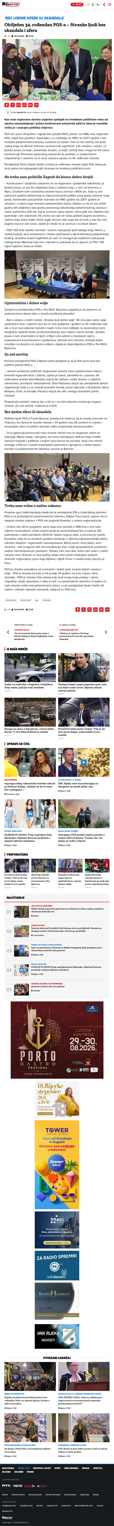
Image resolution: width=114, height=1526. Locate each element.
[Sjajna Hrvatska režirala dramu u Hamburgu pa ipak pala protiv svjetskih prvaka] (97, 866)
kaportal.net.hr (52, 1505)
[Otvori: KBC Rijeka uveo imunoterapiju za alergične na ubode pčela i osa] (84, 762)
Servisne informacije (53, 1494)
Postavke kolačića (18, 1494)
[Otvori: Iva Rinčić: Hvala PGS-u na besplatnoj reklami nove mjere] (30, 1427)
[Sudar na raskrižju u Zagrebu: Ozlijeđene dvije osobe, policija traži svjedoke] (30, 667)
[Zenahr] (29, 1486)
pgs (36, 600)
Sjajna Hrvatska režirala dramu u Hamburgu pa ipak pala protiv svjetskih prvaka (97, 879)
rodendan (46, 600)
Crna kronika (38, 935)
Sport (57, 1468)
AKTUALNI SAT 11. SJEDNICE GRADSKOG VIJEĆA (80, 1393)
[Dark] (98, 4)
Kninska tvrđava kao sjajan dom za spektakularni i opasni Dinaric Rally (69, 879)
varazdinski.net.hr (26, 1505)
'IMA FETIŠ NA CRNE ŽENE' (41, 906)
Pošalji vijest (84, 1494)
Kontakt (96, 1494)
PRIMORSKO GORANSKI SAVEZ (72, 1445)
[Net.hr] (6, 1486)
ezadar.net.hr (66, 1505)
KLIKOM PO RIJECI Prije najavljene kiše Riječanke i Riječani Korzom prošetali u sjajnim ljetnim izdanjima (28, 838)
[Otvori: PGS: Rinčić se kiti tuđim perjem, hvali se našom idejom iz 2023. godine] (84, 1427)
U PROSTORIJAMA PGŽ (68, 630)
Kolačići (5, 1494)
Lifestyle (36, 990)
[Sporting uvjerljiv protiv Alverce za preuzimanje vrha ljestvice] (43, 866)
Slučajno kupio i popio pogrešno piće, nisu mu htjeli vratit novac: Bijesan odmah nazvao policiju (82, 687)
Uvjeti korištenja (70, 1494)
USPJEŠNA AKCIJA (21, 630)
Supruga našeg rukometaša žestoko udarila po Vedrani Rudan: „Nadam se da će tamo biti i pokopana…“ (29, 786)
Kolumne (18, 1471)
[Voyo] (17, 1486)
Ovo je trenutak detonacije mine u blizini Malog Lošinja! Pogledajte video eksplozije (34, 636)
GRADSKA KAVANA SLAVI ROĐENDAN (46, 983)
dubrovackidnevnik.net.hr (84, 1505)
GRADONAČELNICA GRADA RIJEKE (20, 1445)
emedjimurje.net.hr (9, 1505)
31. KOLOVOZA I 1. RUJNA (69, 779)
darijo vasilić (11, 600)
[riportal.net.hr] (7, 1518)
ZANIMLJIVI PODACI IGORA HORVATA (46, 944)
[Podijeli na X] (12, 105)
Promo (30, 1471)
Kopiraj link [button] (36, 105)
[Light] (88, 4)
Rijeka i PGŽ (65, 791)
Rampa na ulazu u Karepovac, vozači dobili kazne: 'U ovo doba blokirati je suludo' (29, 730)
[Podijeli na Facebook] (6, 105)
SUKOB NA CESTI (38, 925)
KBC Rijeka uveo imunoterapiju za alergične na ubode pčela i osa (78, 785)
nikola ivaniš (25, 600)
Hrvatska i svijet (12, 794)
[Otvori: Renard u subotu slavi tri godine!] (21, 989)
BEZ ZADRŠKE (10, 779)
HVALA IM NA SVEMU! (68, 831)
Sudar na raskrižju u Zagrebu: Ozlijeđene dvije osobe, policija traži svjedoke (28, 686)
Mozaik (85, 1468)
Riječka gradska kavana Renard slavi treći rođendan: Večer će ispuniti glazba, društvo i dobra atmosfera (27, 1400)
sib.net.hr (39, 1505)
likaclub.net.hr (7, 1511)
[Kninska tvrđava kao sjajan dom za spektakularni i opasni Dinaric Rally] (70, 866)
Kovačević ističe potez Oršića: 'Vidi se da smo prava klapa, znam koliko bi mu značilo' (81, 732)
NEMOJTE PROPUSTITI (14, 1393)
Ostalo (36, 916)
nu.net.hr (100, 1505)
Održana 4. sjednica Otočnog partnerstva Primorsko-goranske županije (76, 636)
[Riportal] (11, 4)
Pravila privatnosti (35, 1494)
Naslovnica (8, 1468)
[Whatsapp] (24, 105)
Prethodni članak (8, 632)
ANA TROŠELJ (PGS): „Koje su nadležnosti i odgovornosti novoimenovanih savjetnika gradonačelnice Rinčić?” (80, 1400)
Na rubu (6, 1471)
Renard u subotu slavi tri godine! (48, 986)
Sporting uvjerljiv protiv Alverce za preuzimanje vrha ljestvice (40, 879)
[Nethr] (43, 1486)
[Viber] (18, 105)
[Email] (30, 105)
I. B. (8, 36)
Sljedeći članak (105, 632)
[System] (93, 4)
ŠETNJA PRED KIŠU (13, 831)
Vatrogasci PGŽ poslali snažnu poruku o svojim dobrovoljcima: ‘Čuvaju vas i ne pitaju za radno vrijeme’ (81, 838)
